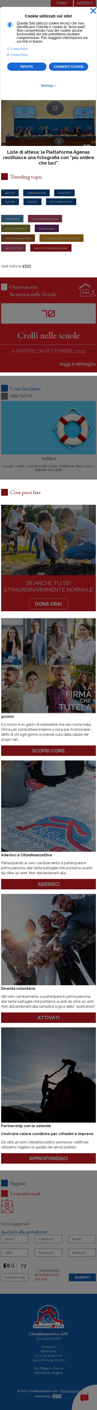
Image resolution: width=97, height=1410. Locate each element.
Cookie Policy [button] (19, 49)
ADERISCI (85, 3)
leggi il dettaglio (78, 364)
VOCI (26, 266)
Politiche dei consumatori (61, 238)
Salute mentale (15, 229)
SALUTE (10, 193)
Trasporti (12, 219)
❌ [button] (93, 11)
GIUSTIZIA (64, 193)
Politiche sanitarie (18, 238)
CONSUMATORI (36, 193)
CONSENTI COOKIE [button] (68, 66)
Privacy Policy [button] (19, 54)
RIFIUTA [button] (27, 66)
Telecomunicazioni (45, 219)
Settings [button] (48, 85)
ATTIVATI (48, 1018)
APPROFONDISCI (48, 1158)
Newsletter (13, 248)
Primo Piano (47, 229)
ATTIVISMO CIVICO (61, 202)
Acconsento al (47, 1274)
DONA (62, 3)
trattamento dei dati (47, 1277)
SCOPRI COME (48, 751)
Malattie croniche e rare (50, 248)
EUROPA (10, 202)
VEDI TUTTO (21, 396)
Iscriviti (82, 1277)
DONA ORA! (48, 604)
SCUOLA (32, 202)
